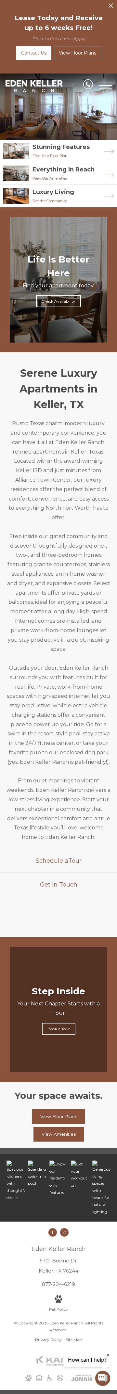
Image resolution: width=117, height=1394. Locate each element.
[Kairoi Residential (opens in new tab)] (58, 1364)
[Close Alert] (111, 7)
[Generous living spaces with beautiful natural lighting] (101, 1188)
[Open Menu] (105, 85)
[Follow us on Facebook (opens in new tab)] (52, 1232)
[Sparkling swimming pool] (37, 1174)
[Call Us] (88, 85)
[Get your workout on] (80, 1175)
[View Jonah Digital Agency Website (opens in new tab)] (81, 1379)
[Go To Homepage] (34, 86)
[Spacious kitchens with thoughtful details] (15, 1181)
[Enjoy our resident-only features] (58, 1178)
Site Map (74, 1339)
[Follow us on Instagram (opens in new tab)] (64, 1232)
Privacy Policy (48, 1339)
